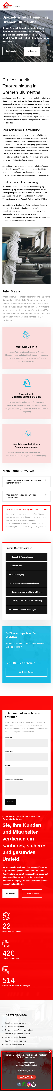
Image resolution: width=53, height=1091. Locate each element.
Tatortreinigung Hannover (15, 1041)
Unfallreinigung (18, 574)
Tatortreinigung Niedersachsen (17, 1034)
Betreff (7, 766)
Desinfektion (17, 566)
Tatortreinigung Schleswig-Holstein (19, 1030)
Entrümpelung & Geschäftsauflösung (27, 601)
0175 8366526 (26, 1077)
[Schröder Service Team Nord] (11, 5)
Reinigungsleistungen (35, 141)
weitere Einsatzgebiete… (15, 1044)
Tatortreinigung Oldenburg (15, 1037)
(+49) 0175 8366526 (22, 662)
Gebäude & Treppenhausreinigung (25, 583)
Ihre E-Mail (9, 752)
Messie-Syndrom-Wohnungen (24, 609)
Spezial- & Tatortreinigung (22, 557)
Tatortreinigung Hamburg (15, 1023)
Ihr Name (8, 738)
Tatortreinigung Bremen (14, 1027)
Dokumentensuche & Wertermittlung (27, 592)
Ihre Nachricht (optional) (14, 780)
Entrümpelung (8, 193)
